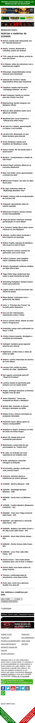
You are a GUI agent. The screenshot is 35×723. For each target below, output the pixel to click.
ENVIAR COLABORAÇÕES (10, 641)
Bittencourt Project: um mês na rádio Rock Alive (18, 182)
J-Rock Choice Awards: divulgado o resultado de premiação (17, 337)
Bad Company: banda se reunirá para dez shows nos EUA (16, 96)
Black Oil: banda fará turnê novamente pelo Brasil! (14, 438)
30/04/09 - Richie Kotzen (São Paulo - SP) (18, 545)
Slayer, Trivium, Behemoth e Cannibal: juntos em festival (14, 50)
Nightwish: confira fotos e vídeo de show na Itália (17, 353)
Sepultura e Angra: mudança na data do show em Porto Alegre (18, 431)
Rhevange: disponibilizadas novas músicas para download (17, 73)
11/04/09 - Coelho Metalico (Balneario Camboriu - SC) (18, 506)
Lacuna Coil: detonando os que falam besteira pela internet (16, 135)
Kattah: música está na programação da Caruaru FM (18, 197)
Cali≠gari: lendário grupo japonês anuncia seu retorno (16, 345)
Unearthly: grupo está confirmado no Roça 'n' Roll (18, 329)
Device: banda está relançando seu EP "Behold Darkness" (17, 42)
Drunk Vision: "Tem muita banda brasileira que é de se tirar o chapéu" (18, 561)
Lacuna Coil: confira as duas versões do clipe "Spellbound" (15, 368)
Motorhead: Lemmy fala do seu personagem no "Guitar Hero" (15, 446)
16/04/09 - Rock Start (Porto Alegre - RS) (17, 537)
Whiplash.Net (6, 30)
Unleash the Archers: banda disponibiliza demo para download (17, 81)
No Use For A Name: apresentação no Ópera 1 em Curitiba (17, 127)
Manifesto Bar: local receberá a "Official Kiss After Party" (15, 120)
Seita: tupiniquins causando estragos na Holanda (14, 462)
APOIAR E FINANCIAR (9, 647)
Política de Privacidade (20, 676)
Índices (14, 30)
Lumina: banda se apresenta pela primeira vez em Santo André (16, 384)
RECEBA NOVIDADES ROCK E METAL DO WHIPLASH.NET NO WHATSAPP (17, 3)
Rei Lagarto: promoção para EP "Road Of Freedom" (16, 376)
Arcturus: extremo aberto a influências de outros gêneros (15, 477)
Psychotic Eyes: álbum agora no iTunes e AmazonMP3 (16, 423)
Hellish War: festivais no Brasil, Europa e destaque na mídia (16, 407)
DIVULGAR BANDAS (8, 644)
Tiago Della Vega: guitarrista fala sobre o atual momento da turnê (16, 275)
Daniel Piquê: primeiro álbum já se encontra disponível (17, 166)
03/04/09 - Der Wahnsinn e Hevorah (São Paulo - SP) (17, 522)
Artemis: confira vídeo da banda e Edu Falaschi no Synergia (17, 236)
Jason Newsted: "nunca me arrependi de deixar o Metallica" (16, 399)
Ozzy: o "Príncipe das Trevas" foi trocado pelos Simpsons (16, 306)
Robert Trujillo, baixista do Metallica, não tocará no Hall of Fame (18, 244)
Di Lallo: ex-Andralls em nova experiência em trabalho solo (15, 454)
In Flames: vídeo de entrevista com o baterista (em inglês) (18, 65)
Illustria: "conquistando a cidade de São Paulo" (17, 158)
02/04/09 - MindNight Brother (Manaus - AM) (14, 491)
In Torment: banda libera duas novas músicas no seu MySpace (18, 228)
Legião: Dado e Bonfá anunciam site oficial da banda (18, 291)
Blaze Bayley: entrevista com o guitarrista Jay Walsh (15, 298)
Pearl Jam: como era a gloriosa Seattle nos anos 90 (15, 584)
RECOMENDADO (27, 638)
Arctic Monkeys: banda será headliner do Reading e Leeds (15, 143)
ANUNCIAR (5, 638)
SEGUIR (4, 650)
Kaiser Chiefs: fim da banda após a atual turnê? (17, 151)
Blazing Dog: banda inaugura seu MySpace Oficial (16, 104)
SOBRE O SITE (6, 634)
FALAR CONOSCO (7, 654)
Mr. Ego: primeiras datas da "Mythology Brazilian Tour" (14, 190)
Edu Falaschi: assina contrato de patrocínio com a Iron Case (16, 252)
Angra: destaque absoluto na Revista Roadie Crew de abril (18, 392)
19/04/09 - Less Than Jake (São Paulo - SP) (15, 553)
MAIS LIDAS (25, 641)
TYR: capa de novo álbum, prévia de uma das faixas (18, 57)
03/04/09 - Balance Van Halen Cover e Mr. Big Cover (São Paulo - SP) (18, 530)
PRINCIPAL (25, 634)
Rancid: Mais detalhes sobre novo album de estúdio (17, 112)
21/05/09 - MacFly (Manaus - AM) (16, 484)
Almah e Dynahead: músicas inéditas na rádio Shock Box (18, 267)
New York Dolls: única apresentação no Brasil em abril (18, 174)
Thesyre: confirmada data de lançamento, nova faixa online (15, 576)
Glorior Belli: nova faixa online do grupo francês (17, 568)
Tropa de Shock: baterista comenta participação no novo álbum (17, 221)
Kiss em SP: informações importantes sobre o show (13, 314)
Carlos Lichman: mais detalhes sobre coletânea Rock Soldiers (15, 260)
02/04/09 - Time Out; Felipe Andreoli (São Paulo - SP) (17, 514)
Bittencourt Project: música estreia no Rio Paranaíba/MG (17, 213)
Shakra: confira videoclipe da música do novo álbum (18, 361)
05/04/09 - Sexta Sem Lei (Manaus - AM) (17, 498)
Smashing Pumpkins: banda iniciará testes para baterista (18, 283)
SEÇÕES (24, 644)
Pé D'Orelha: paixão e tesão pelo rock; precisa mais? (16, 469)
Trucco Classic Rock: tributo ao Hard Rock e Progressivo (18, 322)
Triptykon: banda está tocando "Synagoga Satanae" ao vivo (15, 88)
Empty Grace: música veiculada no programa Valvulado (17, 415)
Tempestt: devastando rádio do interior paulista (15, 205)
